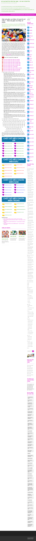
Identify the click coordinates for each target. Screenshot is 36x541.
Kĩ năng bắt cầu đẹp (11, 9)
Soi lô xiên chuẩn (29, 515)
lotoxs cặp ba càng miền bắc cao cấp (30, 192)
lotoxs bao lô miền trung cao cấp (30, 232)
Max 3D (31, 62)
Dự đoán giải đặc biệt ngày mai (30, 484)
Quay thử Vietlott (30, 346)
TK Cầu (2, 11)
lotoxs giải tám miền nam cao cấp (31, 265)
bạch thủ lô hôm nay (30, 415)
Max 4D (29, 301)
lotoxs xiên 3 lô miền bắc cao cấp (31, 225)
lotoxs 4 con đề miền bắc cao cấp (30, 173)
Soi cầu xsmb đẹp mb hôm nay (30, 203)
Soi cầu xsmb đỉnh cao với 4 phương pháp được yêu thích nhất (22, 236)
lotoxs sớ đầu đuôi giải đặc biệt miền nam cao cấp (30, 273)
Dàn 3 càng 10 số (30, 448)
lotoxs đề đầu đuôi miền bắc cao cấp (30, 200)
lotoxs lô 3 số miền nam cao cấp (30, 267)
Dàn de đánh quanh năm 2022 (30, 471)
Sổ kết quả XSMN (30, 291)
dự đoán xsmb (30, 492)
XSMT (19, 9)
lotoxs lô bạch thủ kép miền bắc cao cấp (30, 208)
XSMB (15, 9)
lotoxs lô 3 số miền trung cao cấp (30, 241)
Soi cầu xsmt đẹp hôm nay (30, 230)
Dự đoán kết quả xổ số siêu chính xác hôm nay (30, 489)
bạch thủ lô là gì (30, 421)
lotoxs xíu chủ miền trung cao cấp (30, 253)
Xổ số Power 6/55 (30, 298)
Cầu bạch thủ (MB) (30, 312)
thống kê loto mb (7, 26)
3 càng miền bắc (30, 400)
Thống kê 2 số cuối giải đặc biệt (30, 518)
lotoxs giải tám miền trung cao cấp (31, 239)
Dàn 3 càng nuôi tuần (30, 451)
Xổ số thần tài (30, 309)
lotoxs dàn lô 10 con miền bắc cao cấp (31, 195)
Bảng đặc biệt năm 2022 (30, 436)
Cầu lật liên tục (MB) (31, 313)
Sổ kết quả (27, 9)
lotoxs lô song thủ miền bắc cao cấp (30, 220)
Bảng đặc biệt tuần (30, 439)
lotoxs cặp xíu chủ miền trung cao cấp (30, 234)
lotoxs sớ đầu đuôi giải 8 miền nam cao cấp (31, 270)
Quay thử (11, 11)
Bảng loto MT (30, 339)
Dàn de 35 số (30, 463)
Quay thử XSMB (30, 342)
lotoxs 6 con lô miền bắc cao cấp (31, 185)
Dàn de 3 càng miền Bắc (30, 456)
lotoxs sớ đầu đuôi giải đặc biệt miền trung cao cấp (30, 247)
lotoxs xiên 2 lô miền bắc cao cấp (31, 223)
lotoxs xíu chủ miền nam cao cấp (30, 278)
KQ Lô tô (8, 11)
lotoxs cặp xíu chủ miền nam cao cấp (30, 260)
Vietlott (30, 9)
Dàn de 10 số (30, 458)
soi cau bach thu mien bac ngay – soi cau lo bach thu (15, 1)
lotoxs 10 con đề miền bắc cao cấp (30, 180)
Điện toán (32, 9)
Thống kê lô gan (30, 321)
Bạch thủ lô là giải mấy (30, 418)
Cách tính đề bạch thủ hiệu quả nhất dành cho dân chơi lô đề (13, 236)
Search (29, 19)
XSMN (17, 9)
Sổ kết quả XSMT (30, 292)
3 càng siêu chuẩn (30, 406)
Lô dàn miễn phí (30, 502)
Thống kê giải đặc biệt (30, 522)
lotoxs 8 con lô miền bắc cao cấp (31, 187)
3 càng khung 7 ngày (30, 397)
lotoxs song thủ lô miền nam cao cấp (30, 276)
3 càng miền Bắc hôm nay (30, 403)
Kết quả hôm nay (22, 9)
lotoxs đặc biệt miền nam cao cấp (31, 262)
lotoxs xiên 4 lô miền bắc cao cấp (31, 227)
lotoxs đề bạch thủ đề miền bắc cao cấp (30, 197)
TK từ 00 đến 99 (30, 333)
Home (3, 14)
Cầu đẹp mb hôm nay (22, 6)
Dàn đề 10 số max (30, 481)
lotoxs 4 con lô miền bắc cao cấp (31, 183)
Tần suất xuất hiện (30, 332)
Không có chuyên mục (30, 495)
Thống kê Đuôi (30, 327)
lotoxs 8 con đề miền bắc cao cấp (30, 178)
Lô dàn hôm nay (30, 498)
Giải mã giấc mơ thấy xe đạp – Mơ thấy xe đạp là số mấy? (13, 218)
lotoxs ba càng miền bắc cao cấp (31, 190)
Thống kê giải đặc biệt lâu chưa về (30, 525)
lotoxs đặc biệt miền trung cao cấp (31, 237)
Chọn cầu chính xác (4, 9)
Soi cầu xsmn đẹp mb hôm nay (30, 255)
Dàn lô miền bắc (30, 478)
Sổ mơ (14, 11)
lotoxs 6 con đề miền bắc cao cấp (30, 176)
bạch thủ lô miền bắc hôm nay (30, 424)
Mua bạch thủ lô (30, 505)
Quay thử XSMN (30, 343)
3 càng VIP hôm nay (30, 409)
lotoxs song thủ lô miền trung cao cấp (30, 250)
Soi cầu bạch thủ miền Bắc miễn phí (30, 511)
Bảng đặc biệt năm (30, 433)
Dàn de (29, 453)
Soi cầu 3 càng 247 (30, 508)
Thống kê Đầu (30, 325)
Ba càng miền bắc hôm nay (30, 412)
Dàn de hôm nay (30, 465)
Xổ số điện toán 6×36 (30, 306)
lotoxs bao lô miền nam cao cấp (30, 257)
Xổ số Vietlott (30, 295)
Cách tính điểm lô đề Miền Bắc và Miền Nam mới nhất (5, 239)
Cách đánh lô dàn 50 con (30, 442)
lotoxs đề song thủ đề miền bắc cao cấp (30, 205)
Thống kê (5, 11)
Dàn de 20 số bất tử (30, 461)
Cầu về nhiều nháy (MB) (30, 317)
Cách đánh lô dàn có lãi (30, 445)
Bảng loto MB (30, 336)
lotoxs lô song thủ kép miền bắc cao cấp (30, 217)
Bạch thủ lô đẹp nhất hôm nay (30, 428)
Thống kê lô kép (30, 324)
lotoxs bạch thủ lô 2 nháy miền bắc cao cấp (30, 214)
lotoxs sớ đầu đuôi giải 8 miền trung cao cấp (30, 244)
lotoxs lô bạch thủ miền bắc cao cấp (30, 211)
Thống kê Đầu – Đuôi (30, 329)
